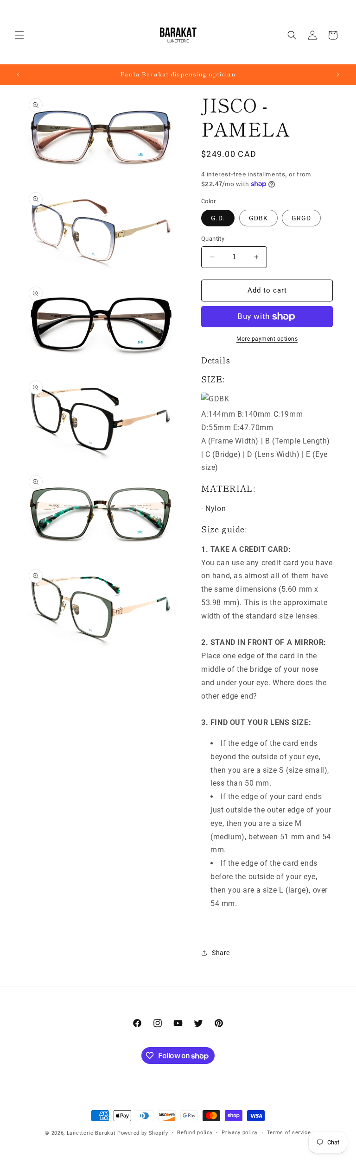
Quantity (212, 238)
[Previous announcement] (18, 74)
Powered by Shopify (142, 1133)
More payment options (267, 339)
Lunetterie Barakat (91, 1133)
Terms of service (289, 1133)
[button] (19, 35)
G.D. (218, 218)
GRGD (301, 218)
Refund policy (194, 1133)
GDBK (258, 218)
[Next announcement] (338, 74)
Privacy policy (240, 1133)
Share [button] (221, 952)
